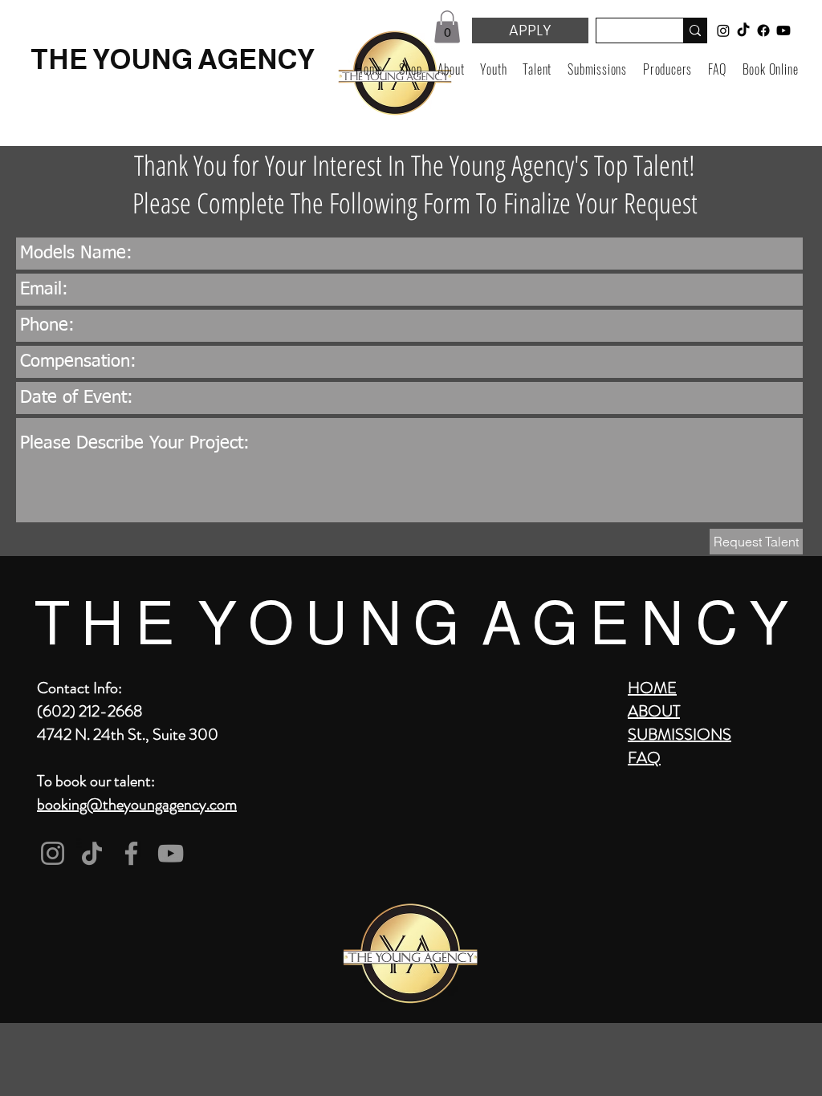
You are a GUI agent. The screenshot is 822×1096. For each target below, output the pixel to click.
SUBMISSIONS (679, 734)
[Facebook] (131, 853)
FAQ (644, 757)
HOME (652, 688)
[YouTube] (170, 853)
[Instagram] (52, 853)
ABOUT (654, 711)
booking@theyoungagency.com (137, 804)
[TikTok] (92, 853)
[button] (447, 26)
